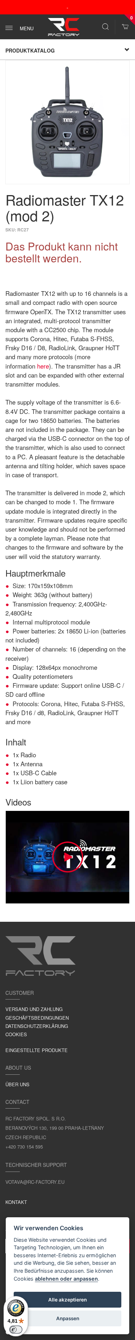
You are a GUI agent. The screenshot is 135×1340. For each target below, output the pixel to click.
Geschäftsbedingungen (37, 1017)
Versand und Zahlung (34, 1009)
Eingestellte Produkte (36, 1050)
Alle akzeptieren (67, 1300)
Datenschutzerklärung (36, 1026)
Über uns (17, 1084)
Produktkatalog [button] (30, 50)
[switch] (15, 1330)
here (43, 366)
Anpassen (67, 1318)
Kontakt (16, 1202)
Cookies (16, 1034)
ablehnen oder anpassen (66, 1279)
